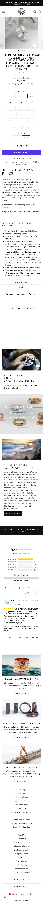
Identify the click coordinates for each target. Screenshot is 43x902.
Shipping (15, 84)
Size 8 (31, 108)
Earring (21, 816)
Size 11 (33, 120)
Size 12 (27, 127)
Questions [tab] (22, 588)
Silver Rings (21, 793)
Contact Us (21, 839)
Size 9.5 (31, 114)
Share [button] (9, 637)
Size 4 (11, 96)
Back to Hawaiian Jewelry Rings (23, 531)
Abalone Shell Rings (21, 801)
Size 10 (10, 120)
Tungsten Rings (21, 797)
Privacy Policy (21, 861)
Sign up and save (21, 879)
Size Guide (21, 282)
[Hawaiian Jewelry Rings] (21, 665)
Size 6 (21, 102)
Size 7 (11, 108)
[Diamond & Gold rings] (21, 753)
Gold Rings (21, 789)
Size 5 (31, 96)
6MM (17, 137)
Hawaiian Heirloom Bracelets (21, 823)
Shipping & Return (21, 846)
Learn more (13, 513)
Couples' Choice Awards (21, 872)
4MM (26, 137)
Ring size (21, 92)
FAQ (21, 287)
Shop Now (21, 693)
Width (21, 133)
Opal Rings (21, 808)
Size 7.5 (21, 108)
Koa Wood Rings (21, 804)
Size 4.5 (21, 96)
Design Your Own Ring (21, 827)
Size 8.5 (11, 114)
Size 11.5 (16, 127)
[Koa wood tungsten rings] (21, 709)
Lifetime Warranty (21, 850)
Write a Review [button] (22, 575)
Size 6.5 (31, 102)
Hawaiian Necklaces (21, 819)
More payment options (21, 158)
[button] (33, 637)
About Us (21, 835)
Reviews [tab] (8, 588)
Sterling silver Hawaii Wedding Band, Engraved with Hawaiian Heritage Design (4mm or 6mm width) (21, 628)
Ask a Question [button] (22, 581)
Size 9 (21, 114)
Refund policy (21, 865)
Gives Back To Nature (21, 842)
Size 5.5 (11, 102)
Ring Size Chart (21, 854)
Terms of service (21, 869)
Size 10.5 (22, 120)
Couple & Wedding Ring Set (21, 812)
